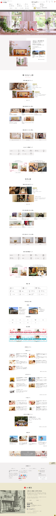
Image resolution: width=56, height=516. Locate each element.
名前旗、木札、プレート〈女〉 (12, 6)
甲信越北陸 (35, 320)
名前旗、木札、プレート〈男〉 (20, 6)
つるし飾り (13, 294)
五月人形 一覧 (28, 204)
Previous (1, 24)
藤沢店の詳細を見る (41, 311)
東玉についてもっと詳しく (41, 59)
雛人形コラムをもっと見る (43, 371)
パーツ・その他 (37, 258)
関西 (12, 322)
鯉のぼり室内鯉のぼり (42, 4)
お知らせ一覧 (45, 445)
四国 (27, 322)
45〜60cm (28, 244)
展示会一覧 (42, 172)
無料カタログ (42, 294)
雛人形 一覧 (28, 100)
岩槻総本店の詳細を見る (22, 313)
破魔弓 (23, 258)
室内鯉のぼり (11, 255)
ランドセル (23, 294)
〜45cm (15, 244)
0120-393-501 (22, 310)
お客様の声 (37, 500)
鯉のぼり (23, 255)
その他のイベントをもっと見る (43, 426)
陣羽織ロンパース (36, 255)
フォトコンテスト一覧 (44, 457)
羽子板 (13, 291)
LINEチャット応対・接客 (22, 312)
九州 (35, 322)
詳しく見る (36, 96)
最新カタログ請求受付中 (18, 172)
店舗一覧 (33, 172)
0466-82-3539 (42, 310)
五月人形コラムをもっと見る (43, 394)
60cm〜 (40, 244)
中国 (20, 322)
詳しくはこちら (30, 422)
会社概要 (30, 500)
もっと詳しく (10, 477)
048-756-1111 (22, 311)
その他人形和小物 (42, 6)
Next (55, 24)
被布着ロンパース (23, 150)
